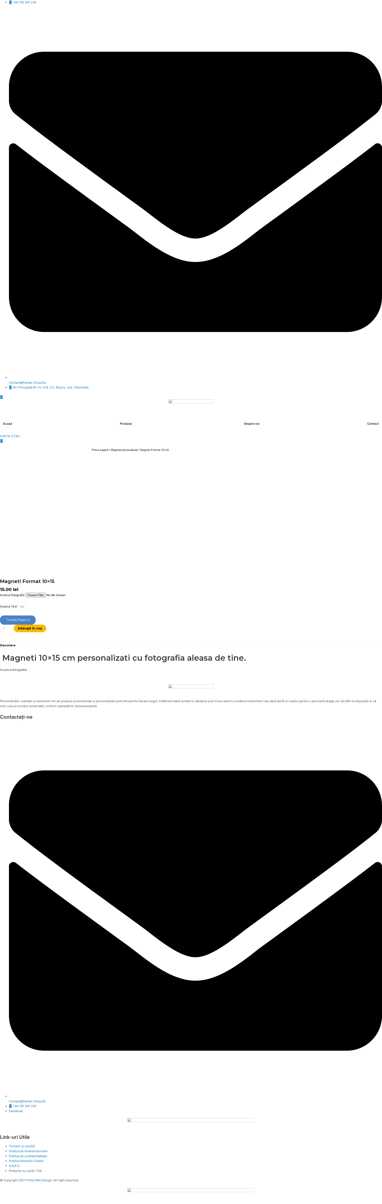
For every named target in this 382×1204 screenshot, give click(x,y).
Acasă (7, 424)
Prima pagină (100, 449)
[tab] (8, 645)
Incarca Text (9, 606)
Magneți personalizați (124, 449)
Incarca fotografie (12, 595)
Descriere (8, 645)
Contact (373, 424)
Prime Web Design (39, 1180)
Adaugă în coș (30, 628)
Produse (126, 424)
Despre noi (251, 424)
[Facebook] (191, 397)
